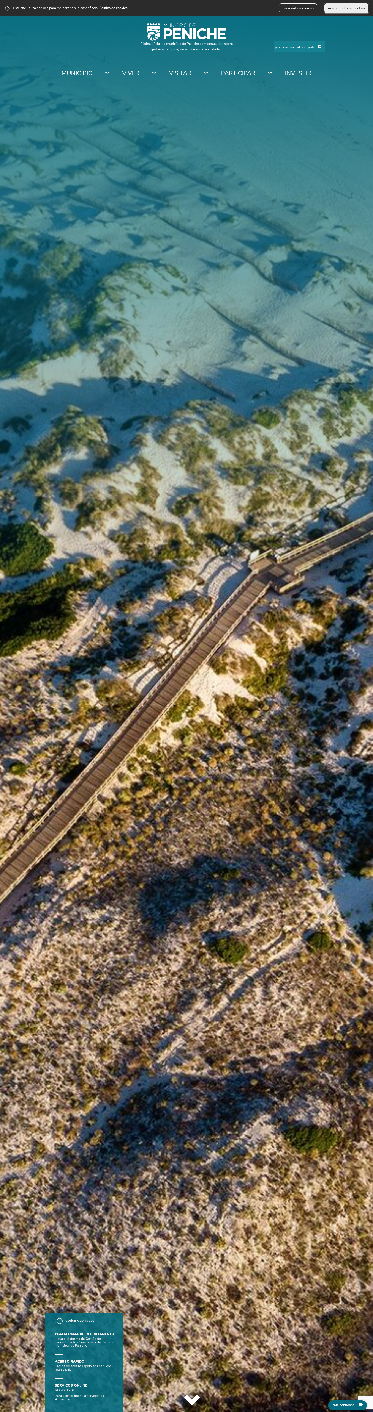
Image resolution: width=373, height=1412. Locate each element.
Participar (238, 73)
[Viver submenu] (154, 73)
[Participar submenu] (270, 73)
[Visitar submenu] (206, 73)
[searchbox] (299, 46)
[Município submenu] (107, 73)
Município (77, 73)
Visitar (180, 73)
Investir (298, 73)
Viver (130, 73)
